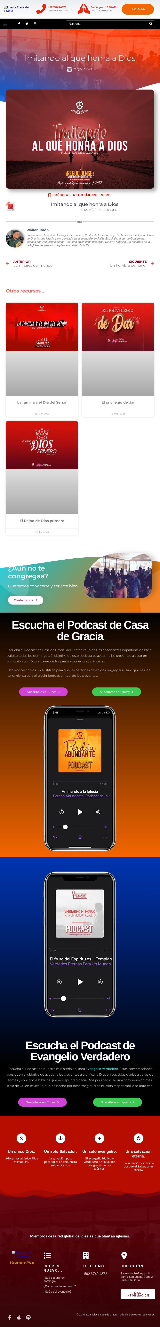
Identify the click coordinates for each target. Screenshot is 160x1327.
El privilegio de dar (118, 402)
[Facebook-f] (19, 24)
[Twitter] (27, 24)
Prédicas (61, 195)
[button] (5, 24)
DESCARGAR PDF (66, 209)
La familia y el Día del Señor (42, 402)
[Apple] (19, 1317)
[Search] (151, 24)
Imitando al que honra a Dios (84, 204)
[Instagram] (35, 24)
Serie (106, 195)
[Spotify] (28, 1317)
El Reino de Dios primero (42, 521)
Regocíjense (86, 195)
